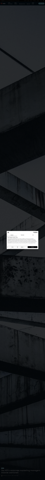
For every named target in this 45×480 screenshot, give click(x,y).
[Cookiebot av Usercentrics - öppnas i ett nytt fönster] (34, 232)
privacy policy (31, 243)
